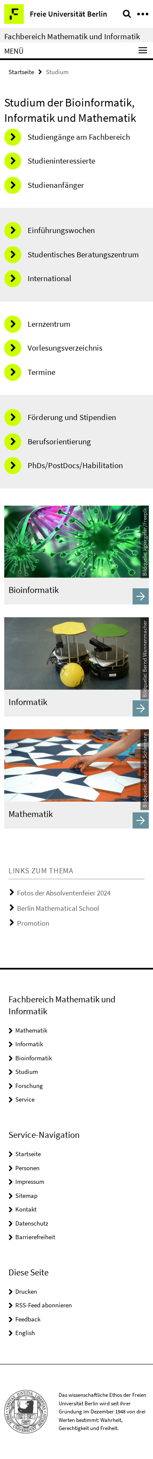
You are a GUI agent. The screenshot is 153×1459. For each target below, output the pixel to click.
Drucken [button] (26, 1291)
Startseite (21, 72)
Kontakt (26, 1209)
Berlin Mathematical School (58, 908)
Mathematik (31, 1030)
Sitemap (26, 1195)
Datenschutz (31, 1223)
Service (24, 1099)
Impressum (29, 1181)
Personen (27, 1168)
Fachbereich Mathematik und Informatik (72, 36)
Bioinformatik (33, 1058)
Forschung (29, 1086)
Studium (26, 1072)
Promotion (33, 923)
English (25, 1333)
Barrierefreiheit (35, 1237)
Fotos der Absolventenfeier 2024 (63, 893)
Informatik (29, 1044)
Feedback (27, 1319)
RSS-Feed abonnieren (43, 1305)
